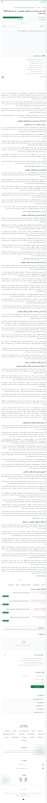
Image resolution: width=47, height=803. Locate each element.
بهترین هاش (24, 737)
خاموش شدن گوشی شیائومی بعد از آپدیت (31, 211)
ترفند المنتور (40, 730)
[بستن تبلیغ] (3, 77)
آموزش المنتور (6, 730)
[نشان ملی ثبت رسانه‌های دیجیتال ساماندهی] (21, 780)
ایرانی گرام (6, 737)
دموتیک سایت (32, 737)
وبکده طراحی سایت (31, 733)
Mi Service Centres (41, 575)
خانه (43, 7)
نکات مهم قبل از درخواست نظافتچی (9, 733)
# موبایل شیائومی (11, 584)
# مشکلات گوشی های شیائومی (26, 584)
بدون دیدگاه (20, 19)
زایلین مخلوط (23, 740)
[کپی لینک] (4, 26)
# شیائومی (43, 584)
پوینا (36, 793)
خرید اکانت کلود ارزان (15, 737)
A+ (21, 23)
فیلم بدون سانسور (21, 733)
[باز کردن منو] (2, 2)
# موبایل (17, 584)
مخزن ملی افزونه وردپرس (37, 699)
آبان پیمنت (14, 730)
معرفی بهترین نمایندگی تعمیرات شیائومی (31, 258)
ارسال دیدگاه (38, 686)
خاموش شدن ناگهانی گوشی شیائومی (32, 166)
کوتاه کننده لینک (40, 737)
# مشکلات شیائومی (36, 584)
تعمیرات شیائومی (35, 518)
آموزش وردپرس (39, 702)
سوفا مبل (33, 730)
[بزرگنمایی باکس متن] (4, 676)
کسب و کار (38, 7)
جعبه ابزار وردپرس (39, 705)
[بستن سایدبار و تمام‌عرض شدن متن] (3, 695)
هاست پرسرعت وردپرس (38, 712)
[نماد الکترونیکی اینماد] (26, 780)
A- (25, 23)
